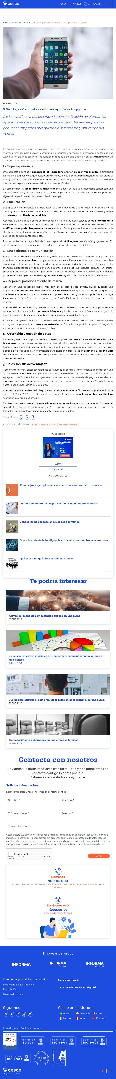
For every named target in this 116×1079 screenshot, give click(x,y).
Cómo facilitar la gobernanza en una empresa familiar (43, 740)
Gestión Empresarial (44, 424)
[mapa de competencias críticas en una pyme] (58, 600)
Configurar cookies (31, 1028)
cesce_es (58, 469)
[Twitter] (6, 1014)
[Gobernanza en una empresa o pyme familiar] (58, 724)
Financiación (9, 989)
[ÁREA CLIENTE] (110, 4)
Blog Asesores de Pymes (16, 22)
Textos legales (10, 1028)
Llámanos (58, 879)
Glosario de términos (14, 994)
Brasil (66, 1013)
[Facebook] (18, 1014)
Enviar (99, 856)
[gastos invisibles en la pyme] (58, 640)
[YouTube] (24, 1014)
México (67, 1018)
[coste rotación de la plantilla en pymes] (58, 684)
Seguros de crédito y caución (18, 984)
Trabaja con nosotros (69, 980)
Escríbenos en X (58, 908)
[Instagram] (30, 1014)
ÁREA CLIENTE (96, 3)
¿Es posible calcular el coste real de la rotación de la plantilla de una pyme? (57, 699)
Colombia (85, 1013)
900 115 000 (72, 4)
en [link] (109, 1071)
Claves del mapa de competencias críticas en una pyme (44, 615)
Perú (82, 1018)
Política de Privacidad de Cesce (90, 841)
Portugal (101, 1018)
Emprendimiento (68, 424)
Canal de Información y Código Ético (78, 987)
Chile (99, 1013)
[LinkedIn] (12, 1014)
